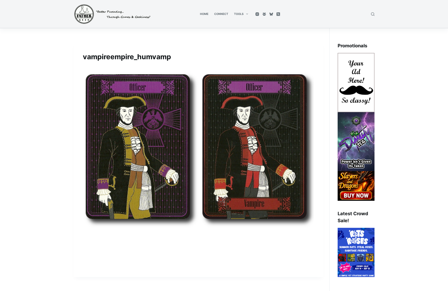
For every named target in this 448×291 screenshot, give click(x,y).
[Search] (372, 14)
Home (204, 14)
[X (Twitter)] (278, 14)
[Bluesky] (271, 14)
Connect (221, 14)
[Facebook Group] (264, 14)
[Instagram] (257, 14)
